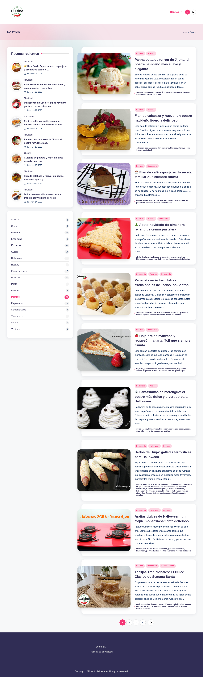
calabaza (140, 148)
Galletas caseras (168, 487)
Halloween (140, 386)
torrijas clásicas (143, 609)
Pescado (15, 290)
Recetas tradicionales (163, 203)
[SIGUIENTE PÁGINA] (151, 622)
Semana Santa (167, 566)
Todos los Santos (173, 315)
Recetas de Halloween (171, 491)
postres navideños (174, 92)
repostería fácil (173, 606)
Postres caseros (181, 200)
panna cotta (149, 92)
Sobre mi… (101, 646)
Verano (14, 322)
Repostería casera (157, 315)
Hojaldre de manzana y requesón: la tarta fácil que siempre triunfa (162, 340)
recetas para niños (167, 493)
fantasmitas (153, 429)
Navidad (139, 53)
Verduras (15, 329)
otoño (180, 148)
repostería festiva (182, 259)
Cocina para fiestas (159, 484)
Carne (14, 226)
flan (159, 148)
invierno (165, 148)
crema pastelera (177, 257)
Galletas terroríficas (176, 489)
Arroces (15, 219)
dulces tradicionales (161, 312)
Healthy (15, 264)
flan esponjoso (166, 200)
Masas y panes (19, 271)
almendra (140, 312)
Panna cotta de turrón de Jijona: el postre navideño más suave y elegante (162, 64)
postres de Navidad (152, 259)
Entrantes (29, 116)
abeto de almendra (144, 257)
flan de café (154, 200)
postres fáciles (150, 369)
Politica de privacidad (101, 651)
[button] (151, 622)
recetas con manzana (167, 369)
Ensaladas (16, 239)
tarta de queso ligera (176, 371)
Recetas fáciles (152, 493)
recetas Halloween (183, 551)
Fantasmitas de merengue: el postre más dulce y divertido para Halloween (161, 396)
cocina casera (151, 148)
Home (184, 32)
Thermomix (17, 316)
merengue (173, 429)
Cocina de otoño (143, 484)
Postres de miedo (153, 491)
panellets (184, 312)
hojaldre (139, 369)
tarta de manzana (159, 371)
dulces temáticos (160, 549)
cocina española (143, 604)
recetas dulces (168, 259)
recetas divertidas (167, 551)
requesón (147, 371)
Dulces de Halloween (151, 487)
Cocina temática (175, 484)
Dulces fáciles (142, 200)
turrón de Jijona (154, 94)
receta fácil (147, 150)
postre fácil (160, 92)
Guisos (27, 153)
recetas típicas (142, 315)
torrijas (184, 606)
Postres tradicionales (174, 604)
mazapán (175, 312)
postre (181, 429)
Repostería (152, 166)
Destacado (141, 274)
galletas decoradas (176, 549)
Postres (151, 53)
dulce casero (141, 429)
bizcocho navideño (161, 257)
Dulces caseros (157, 604)
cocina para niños (144, 549)
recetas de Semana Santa (155, 606)
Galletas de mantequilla (156, 489)
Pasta (14, 284)
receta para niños (162, 431)
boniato (148, 312)
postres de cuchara (144, 203)
